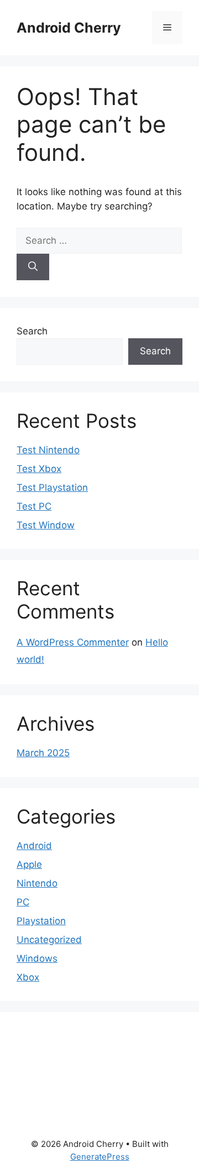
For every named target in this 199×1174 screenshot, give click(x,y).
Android (34, 845)
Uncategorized (49, 939)
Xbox (28, 977)
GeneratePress (99, 1156)
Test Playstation (52, 487)
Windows (37, 958)
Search (32, 331)
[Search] (33, 267)
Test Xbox (39, 468)
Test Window (46, 525)
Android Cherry (69, 27)
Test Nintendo (48, 449)
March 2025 (43, 752)
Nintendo (37, 883)
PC (23, 902)
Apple (29, 864)
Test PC (34, 506)
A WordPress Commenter (73, 642)
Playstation (41, 920)
